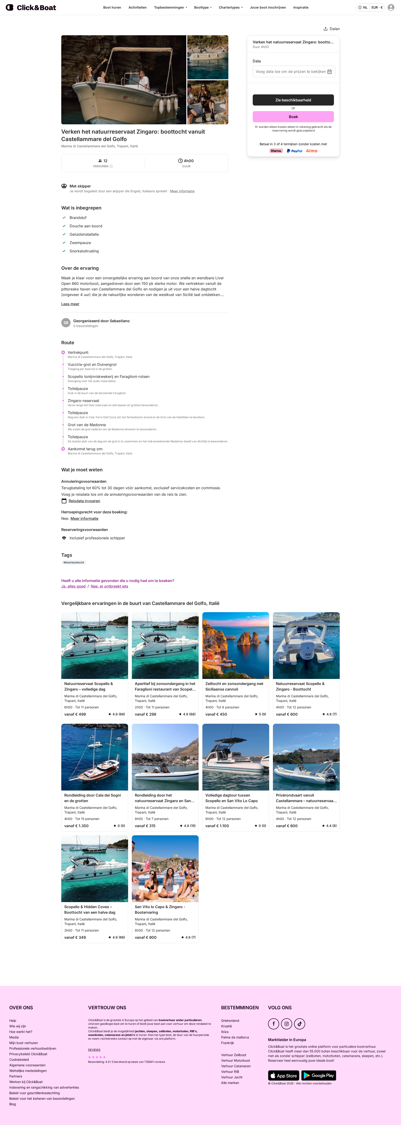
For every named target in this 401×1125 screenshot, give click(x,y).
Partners (15, 1076)
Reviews (94, 1049)
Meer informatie (84, 518)
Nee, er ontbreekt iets (109, 586)
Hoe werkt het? (20, 1032)
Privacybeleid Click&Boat (28, 1054)
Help (12, 1020)
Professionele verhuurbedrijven (32, 1048)
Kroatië (226, 1026)
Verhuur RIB (230, 1072)
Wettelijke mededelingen (28, 1071)
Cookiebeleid (19, 1059)
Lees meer (70, 304)
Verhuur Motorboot (235, 1060)
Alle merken (230, 1083)
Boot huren (112, 7)
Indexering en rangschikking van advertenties (44, 1087)
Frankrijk (227, 1043)
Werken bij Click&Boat (26, 1082)
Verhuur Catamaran (236, 1066)
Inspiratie (300, 7)
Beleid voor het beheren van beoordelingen (42, 1098)
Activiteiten (138, 7)
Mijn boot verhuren (23, 1043)
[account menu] (391, 7)
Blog (12, 1104)
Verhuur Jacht (232, 1077)
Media (14, 1037)
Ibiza (225, 1032)
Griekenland (230, 1020)
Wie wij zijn (17, 1026)
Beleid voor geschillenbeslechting (34, 1093)
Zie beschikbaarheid (293, 100)
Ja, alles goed (73, 586)
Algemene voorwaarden (27, 1065)
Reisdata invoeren (84, 500)
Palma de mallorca (235, 1037)
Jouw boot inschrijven (268, 7)
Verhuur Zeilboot (233, 1055)
